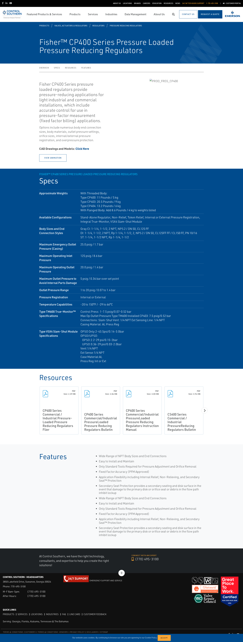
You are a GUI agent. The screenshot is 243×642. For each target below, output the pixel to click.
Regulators (98, 25)
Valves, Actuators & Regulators (70, 25)
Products (44, 25)
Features (86, 68)
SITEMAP (104, 632)
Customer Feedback (95, 614)
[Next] (204, 410)
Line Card (74, 614)
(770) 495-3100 (146, 559)
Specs (57, 68)
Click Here (82, 148)
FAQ (64, 614)
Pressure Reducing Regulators (126, 25)
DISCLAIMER (92, 632)
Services (22, 614)
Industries (52, 614)
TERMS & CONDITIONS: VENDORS (53, 632)
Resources (70, 68)
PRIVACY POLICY (77, 632)
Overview (44, 68)
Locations (36, 614)
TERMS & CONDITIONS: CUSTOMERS (19, 632)
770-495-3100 (18, 586)
